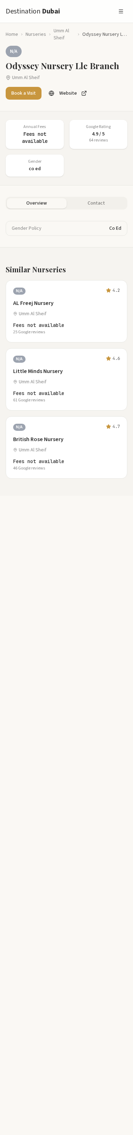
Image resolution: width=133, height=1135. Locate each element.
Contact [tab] (96, 203)
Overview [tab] (36, 203)
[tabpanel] (66, 228)
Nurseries (36, 34)
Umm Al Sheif (61, 34)
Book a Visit (23, 93)
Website (68, 93)
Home (12, 34)
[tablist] (66, 203)
